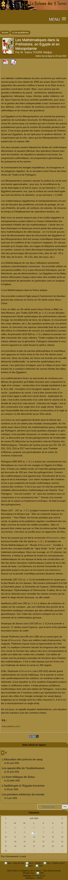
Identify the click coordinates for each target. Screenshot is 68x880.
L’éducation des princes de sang (22, 759)
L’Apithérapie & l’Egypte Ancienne (23, 785)
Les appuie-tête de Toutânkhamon (23, 768)
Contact (38, 863)
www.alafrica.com (11, 726)
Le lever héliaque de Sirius (18, 777)
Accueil (5, 32)
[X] (37, 737)
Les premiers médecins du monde (23, 794)
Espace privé (58, 863)
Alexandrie (53, 537)
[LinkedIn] (34, 737)
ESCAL (35, 876)
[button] (64, 18)
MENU (54, 19)
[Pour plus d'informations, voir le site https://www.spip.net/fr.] (40, 873)
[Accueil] (34, 9)
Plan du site (19, 863)
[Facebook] (30, 737)
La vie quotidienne (20, 32)
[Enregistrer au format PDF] (5, 64)
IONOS (39, 878)
